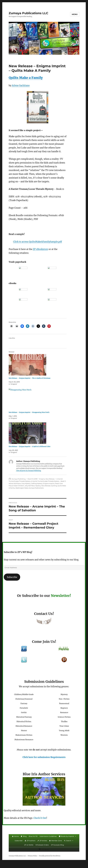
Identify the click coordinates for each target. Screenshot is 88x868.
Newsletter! (61, 596)
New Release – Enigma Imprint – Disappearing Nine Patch (29, 412)
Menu (75, 14)
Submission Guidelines (48, 836)
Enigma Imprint (48, 483)
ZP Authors (31, 841)
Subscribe (12, 577)
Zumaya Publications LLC (28, 13)
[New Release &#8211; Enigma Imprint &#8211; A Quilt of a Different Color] (39, 433)
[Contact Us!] (44, 621)
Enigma (42, 479)
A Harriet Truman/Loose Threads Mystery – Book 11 (48, 481)
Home (16, 836)
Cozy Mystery (25, 483)
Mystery (38, 486)
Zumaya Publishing (19, 479)
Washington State (21, 488)
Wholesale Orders (42, 845)
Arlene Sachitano (21, 85)
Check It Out (39, 818)
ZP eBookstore (40, 249)
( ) (45, 849)
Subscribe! (19, 841)
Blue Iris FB (33, 836)
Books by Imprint (67, 836)
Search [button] (68, 841)
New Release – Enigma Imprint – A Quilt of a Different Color (29, 446)
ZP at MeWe (28, 845)
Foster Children (18, 486)
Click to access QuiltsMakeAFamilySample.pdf (37, 241)
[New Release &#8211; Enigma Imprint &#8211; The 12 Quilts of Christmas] (39, 365)
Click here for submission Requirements (44, 757)
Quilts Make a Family (26, 78)
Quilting (54, 486)
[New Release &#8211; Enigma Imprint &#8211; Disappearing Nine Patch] (39, 399)
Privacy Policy (32, 856)
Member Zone (56, 841)
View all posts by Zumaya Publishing (28, 470)
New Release (50, 479)
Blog (25, 836)
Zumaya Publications (36, 488)
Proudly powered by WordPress (49, 856)
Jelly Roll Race (30, 486)
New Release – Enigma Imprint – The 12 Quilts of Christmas (29, 378)
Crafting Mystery (36, 483)
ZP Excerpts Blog (57, 845)
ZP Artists (43, 841)
